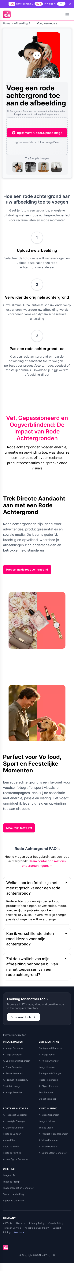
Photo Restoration (48, 1079)
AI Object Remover (49, 1086)
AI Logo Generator (12, 1054)
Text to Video (46, 1127)
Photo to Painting (12, 1152)
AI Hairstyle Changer (14, 1121)
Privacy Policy (37, 1223)
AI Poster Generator (13, 1073)
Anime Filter (9, 1140)
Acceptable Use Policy (37, 1227)
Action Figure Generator (15, 1159)
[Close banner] (69, 4)
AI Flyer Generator (12, 1067)
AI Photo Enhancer (48, 1060)
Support (57, 1227)
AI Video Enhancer (48, 1140)
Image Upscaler (47, 1067)
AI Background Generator (16, 1060)
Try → (38, 4)
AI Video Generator (49, 1114)
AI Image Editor (47, 1054)
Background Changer (50, 1073)
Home (6, 23)
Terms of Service (12, 1227)
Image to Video (47, 1121)
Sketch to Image (11, 1086)
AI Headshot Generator (15, 1114)
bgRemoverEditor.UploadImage (39, 133)
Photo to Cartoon (12, 1133)
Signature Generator (13, 1200)
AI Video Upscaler (48, 1146)
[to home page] (7, 14)
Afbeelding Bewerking (23, 23)
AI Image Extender (12, 1092)
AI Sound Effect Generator (52, 1152)
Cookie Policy (55, 1223)
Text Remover (46, 1092)
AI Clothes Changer (13, 1127)
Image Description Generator (18, 1187)
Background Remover (50, 1048)
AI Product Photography (15, 1079)
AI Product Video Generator (53, 1133)
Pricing (6, 1232)
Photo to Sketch (11, 1146)
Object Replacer (47, 1098)
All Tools (7, 1223)
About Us (20, 1223)
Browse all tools (21, 1017)
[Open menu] (67, 14)
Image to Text (10, 1175)
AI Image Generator (13, 1048)
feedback (19, 1232)
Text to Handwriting (13, 1194)
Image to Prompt (11, 1181)
